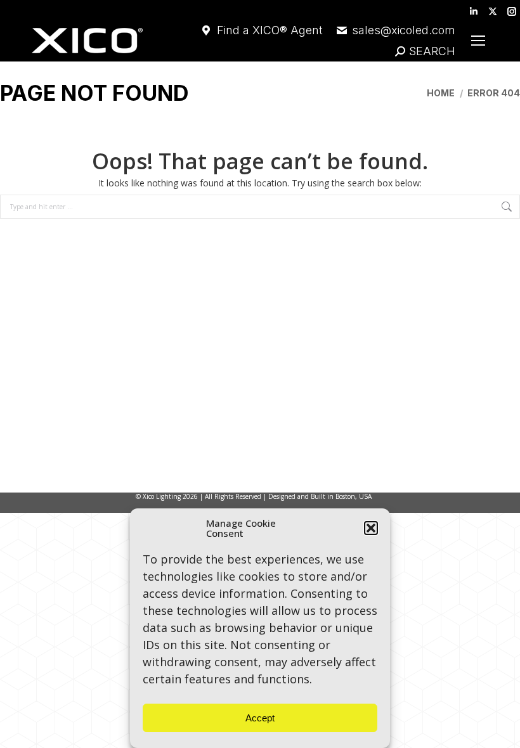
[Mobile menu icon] (478, 40)
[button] (371, 528)
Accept (260, 718)
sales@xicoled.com (403, 30)
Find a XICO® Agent (269, 30)
